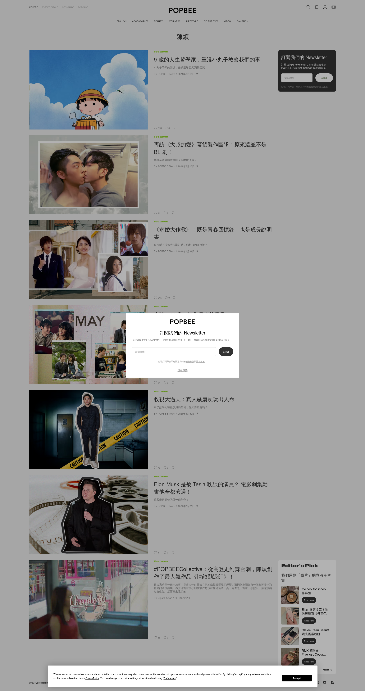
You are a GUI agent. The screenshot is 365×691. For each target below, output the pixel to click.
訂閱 (226, 351)
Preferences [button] (170, 678)
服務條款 (190, 361)
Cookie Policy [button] (92, 678)
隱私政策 (200, 361)
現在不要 (183, 370)
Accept (297, 678)
